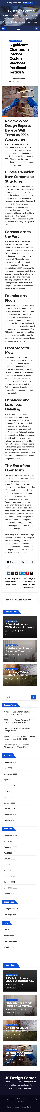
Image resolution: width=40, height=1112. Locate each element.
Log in (6, 930)
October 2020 (9, 820)
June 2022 (8, 791)
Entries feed (9, 936)
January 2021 (9, 809)
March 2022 (9, 797)
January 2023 (9, 786)
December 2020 (10, 815)
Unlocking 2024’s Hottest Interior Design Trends (12, 582)
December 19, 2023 (15, 1059)
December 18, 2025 (15, 1009)
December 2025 (10, 762)
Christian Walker (18, 79)
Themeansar (20, 1102)
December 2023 (10, 774)
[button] (33, 28)
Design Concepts (15, 40)
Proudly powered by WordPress (13, 1099)
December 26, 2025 (15, 984)
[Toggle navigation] (18, 28)
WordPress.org (10, 947)
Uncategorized (10, 915)
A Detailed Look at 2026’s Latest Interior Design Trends (19, 627)
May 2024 (8, 768)
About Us (16, 1107)
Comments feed (10, 941)
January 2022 (9, 803)
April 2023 (8, 780)
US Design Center (20, 11)
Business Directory (27, 1107)
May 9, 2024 (12, 1034)
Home (9, 1107)
